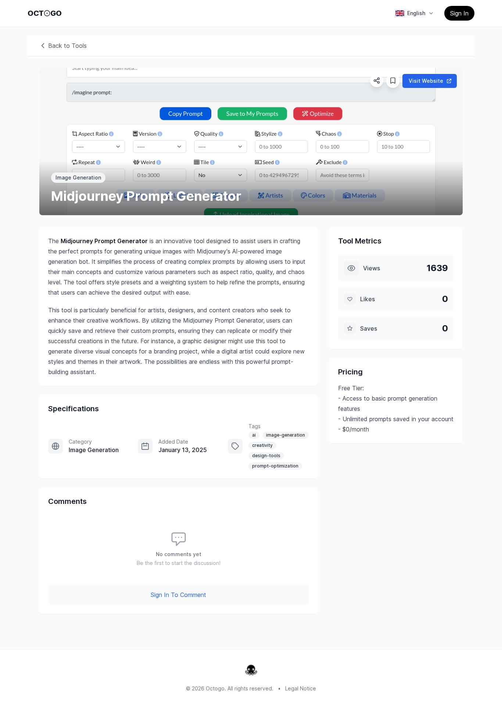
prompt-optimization (275, 466)
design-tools (266, 455)
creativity (262, 445)
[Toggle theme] (47, 13)
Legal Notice (300, 688)
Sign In (459, 13)
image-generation (285, 435)
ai (254, 435)
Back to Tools (67, 45)
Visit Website (426, 81)
